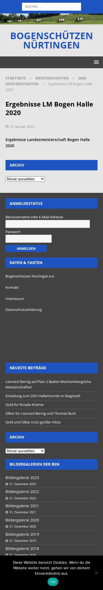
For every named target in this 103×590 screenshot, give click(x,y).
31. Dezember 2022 (22, 498)
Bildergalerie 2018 (22, 548)
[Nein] (96, 572)
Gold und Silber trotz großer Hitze (32, 422)
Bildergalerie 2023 (22, 477)
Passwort (13, 231)
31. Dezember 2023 (22, 484)
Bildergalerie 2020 (22, 520)
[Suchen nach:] (51, 6)
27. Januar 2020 (22, 126)
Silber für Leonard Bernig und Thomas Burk (40, 413)
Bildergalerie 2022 (22, 491)
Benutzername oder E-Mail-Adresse (34, 216)
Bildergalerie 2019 (22, 534)
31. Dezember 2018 (22, 555)
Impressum (14, 298)
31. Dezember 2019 (22, 541)
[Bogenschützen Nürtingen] (51, 21)
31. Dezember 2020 (22, 526)
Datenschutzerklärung (23, 309)
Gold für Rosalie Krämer (24, 404)
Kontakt (12, 287)
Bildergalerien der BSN (34, 464)
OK (52, 582)
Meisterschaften (52, 78)
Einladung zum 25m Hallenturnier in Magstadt (42, 395)
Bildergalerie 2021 (22, 505)
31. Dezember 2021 (22, 512)
